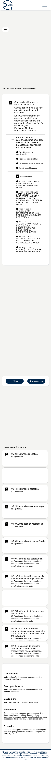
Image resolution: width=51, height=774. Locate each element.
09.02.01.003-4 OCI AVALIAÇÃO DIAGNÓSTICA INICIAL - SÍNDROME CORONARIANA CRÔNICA (28, 239)
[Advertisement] (25, 59)
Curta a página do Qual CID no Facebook (19, 88)
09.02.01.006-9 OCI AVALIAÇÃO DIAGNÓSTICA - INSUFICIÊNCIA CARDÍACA (28, 249)
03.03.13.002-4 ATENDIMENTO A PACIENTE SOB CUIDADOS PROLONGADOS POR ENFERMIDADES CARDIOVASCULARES (28, 227)
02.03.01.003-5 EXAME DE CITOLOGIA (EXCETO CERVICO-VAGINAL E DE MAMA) (28, 184)
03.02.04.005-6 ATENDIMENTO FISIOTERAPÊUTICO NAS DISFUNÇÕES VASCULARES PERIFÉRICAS (28, 213)
